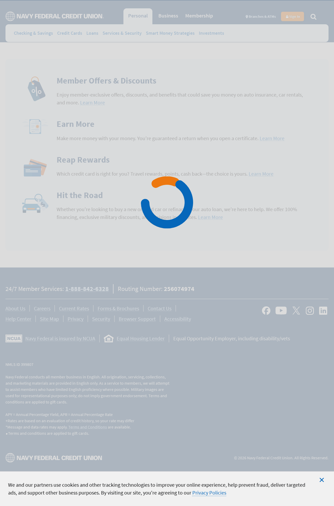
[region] (167, 488)
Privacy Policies (209, 492)
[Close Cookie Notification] (322, 480)
